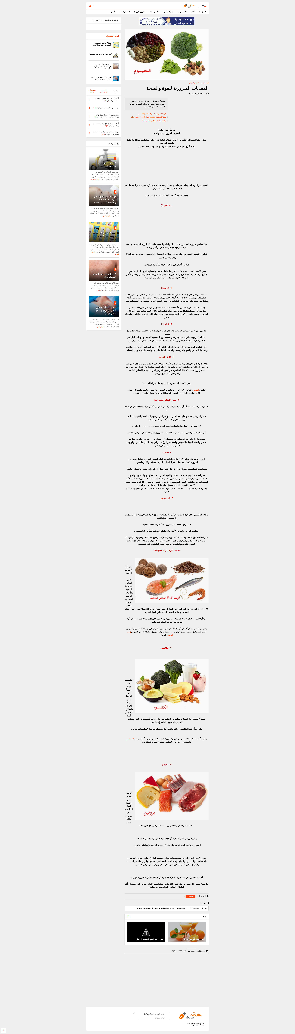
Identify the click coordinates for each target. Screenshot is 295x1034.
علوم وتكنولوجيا (139, 12)
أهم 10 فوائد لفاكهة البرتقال (194, 939)
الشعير (196, 390)
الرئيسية (202, 12)
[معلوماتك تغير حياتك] (190, 6)
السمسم (130, 738)
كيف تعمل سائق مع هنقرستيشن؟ (101, 54)
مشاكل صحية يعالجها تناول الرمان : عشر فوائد (148, 117)
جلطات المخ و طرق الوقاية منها (154, 121)
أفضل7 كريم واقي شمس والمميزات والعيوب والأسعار (104, 235)
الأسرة (113, 12)
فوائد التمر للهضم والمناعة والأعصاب (152, 114)
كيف (192, 12)
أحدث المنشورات (112, 36)
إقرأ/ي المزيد (95, 179)
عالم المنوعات (182, 12)
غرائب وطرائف (154, 12)
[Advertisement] (191, 112)
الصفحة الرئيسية (159, 1014)
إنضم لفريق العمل (149, 1014)
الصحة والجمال (125, 12)
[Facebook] (133, 1013)
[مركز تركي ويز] (166, 25)
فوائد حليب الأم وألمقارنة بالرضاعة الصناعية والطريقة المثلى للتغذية (102, 67)
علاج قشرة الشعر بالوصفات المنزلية (149, 939)
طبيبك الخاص (168, 12)
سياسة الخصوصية (159, 1018)
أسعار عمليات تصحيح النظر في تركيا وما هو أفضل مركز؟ (106, 310)
